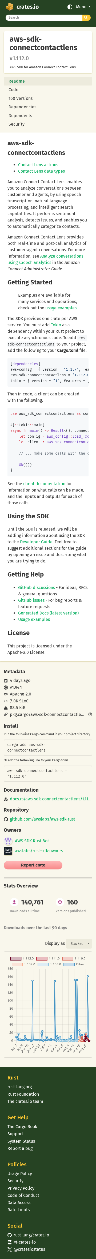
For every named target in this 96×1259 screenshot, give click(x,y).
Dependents (20, 115)
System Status (21, 1141)
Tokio (56, 324)
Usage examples (34, 619)
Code (13, 89)
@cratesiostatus (26, 1249)
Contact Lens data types (41, 171)
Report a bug (20, 1148)
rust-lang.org (19, 1086)
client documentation (44, 483)
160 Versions (21, 98)
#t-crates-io (21, 1242)
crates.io (28, 6)
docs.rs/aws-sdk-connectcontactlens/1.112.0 (51, 799)
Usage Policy (19, 1173)
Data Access (18, 1202)
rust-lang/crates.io (28, 1234)
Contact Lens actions (38, 164)
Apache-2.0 (20, 694)
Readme (17, 81)
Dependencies (22, 106)
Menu (81, 7)
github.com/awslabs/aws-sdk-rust (42, 819)
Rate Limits (18, 1209)
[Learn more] (90, 715)
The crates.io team (25, 1101)
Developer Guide (36, 541)
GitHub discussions (36, 587)
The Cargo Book (22, 1126)
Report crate (33, 865)
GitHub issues (31, 600)
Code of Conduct (23, 1195)
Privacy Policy (20, 1188)
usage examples (61, 307)
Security (17, 124)
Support (15, 1133)
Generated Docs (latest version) (48, 613)
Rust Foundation (23, 1094)
